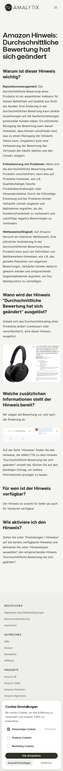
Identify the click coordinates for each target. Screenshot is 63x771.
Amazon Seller (12, 683)
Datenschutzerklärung (17, 618)
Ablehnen (46, 762)
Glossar (8, 647)
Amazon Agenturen (15, 695)
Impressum (10, 625)
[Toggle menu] (55, 7)
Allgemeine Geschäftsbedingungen (24, 612)
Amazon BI (10, 676)
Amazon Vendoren (14, 689)
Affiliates (9, 660)
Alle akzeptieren (31, 755)
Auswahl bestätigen (19, 762)
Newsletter (10, 654)
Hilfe (6, 641)
